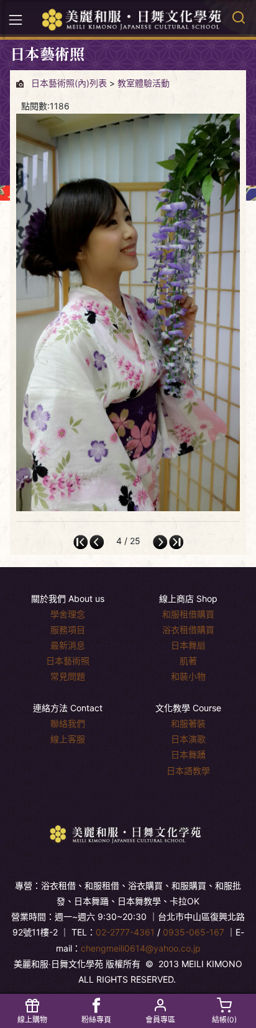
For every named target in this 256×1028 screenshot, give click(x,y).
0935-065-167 (193, 932)
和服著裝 (188, 723)
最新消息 (67, 645)
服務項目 (67, 629)
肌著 (188, 660)
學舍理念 (67, 614)
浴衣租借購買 (188, 629)
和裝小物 (188, 676)
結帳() (224, 1019)
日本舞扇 (188, 645)
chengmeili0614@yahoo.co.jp (141, 948)
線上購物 (32, 1019)
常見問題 (67, 676)
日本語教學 (188, 770)
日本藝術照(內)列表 (69, 83)
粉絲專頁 (96, 1019)
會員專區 (160, 1019)
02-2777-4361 (125, 932)
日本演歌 (188, 739)
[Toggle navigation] (15, 20)
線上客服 (67, 739)
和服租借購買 (188, 614)
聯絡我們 (67, 723)
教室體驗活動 (143, 83)
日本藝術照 (67, 660)
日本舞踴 (188, 754)
